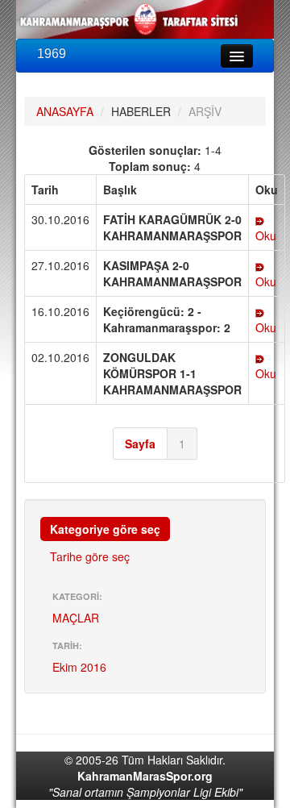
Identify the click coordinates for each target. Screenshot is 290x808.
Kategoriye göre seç (105, 529)
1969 (51, 53)
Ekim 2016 (79, 667)
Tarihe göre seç (90, 556)
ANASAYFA (64, 111)
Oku (265, 235)
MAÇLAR (75, 618)
